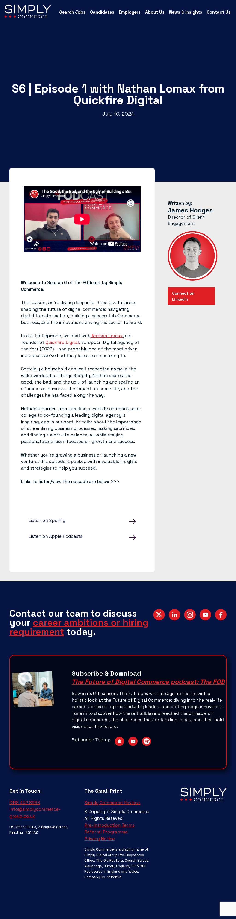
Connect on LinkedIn (183, 296)
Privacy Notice (99, 839)
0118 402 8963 (24, 803)
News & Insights (185, 12)
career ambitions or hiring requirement (78, 627)
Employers (130, 12)
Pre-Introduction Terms (109, 825)
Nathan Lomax (107, 336)
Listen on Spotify (46, 520)
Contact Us (219, 12)
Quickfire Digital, (62, 342)
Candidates (102, 12)
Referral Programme (106, 832)
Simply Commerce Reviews (112, 803)
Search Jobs (72, 12)
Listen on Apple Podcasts (55, 536)
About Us (155, 12)
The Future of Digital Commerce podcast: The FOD (148, 682)
